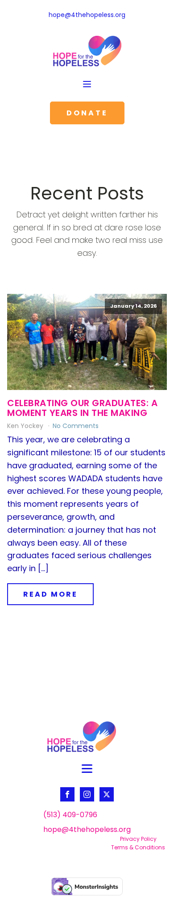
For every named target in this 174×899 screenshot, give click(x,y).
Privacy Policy (138, 839)
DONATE (87, 113)
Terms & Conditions (138, 847)
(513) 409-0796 (70, 815)
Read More (50, 594)
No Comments (76, 425)
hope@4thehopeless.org (87, 15)
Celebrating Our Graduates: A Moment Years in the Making (82, 408)
